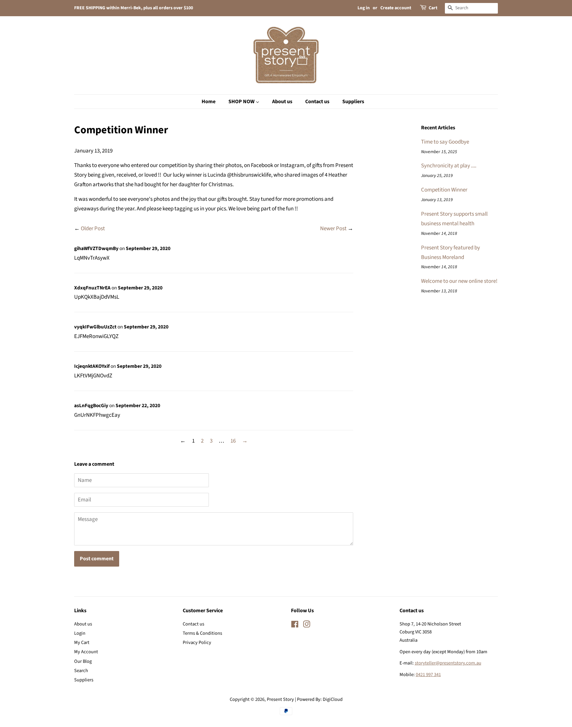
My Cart (81, 642)
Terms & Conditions (202, 633)
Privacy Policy (197, 642)
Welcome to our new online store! (459, 281)
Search (81, 670)
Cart (433, 8)
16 (233, 441)
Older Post (93, 229)
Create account (395, 8)
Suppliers (83, 679)
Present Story (280, 699)
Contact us (193, 623)
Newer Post (333, 229)
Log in (364, 8)
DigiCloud (333, 699)
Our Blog (83, 661)
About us (83, 623)
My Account (86, 651)
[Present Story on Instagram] (306, 625)
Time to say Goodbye (445, 142)
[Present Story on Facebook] (295, 625)
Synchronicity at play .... (448, 166)
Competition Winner (444, 190)
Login (79, 633)
